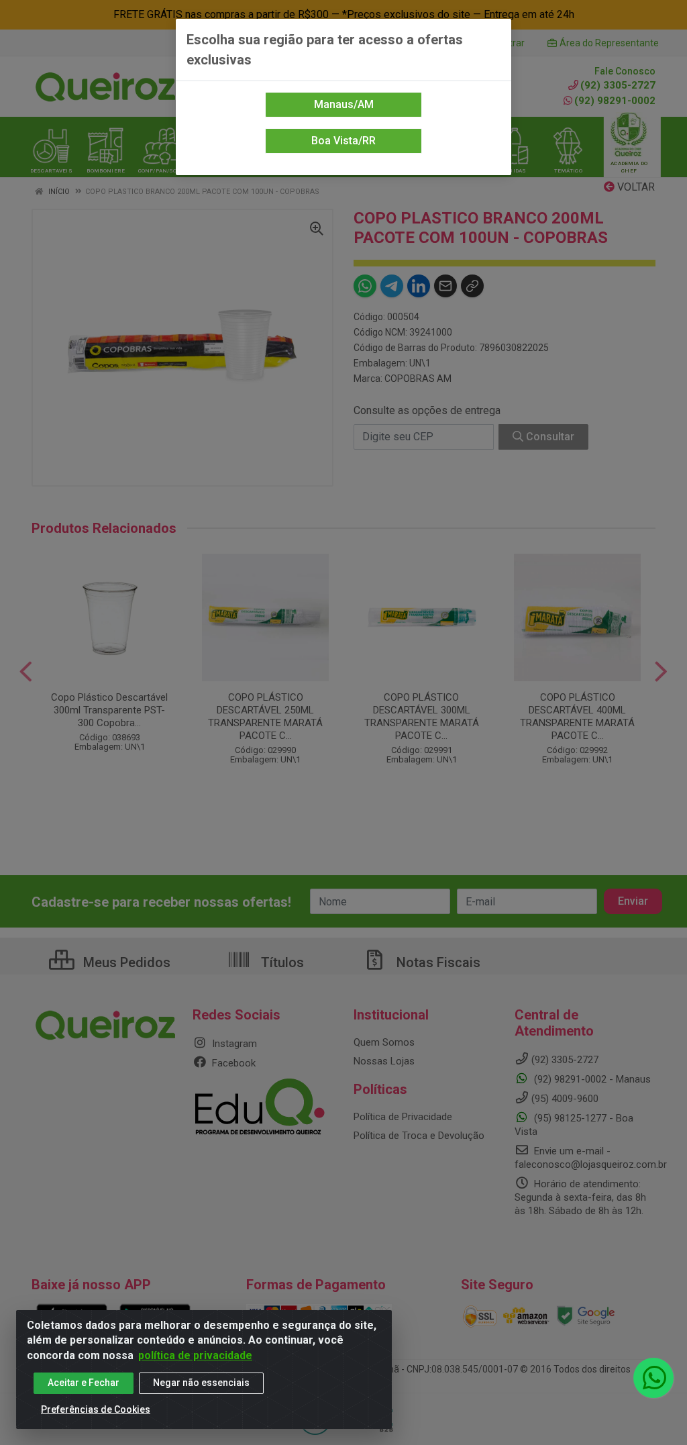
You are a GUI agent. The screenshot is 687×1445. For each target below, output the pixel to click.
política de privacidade (195, 1355)
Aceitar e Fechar (83, 1382)
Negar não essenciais (201, 1382)
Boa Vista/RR (343, 140)
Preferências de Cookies (95, 1409)
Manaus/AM (344, 104)
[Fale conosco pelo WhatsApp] (653, 1378)
